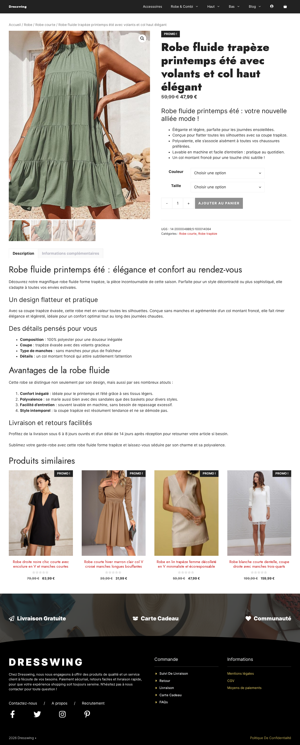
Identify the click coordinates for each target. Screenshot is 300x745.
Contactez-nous (23, 703)
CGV (230, 681)
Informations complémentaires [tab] (70, 253)
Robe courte (45, 25)
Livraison (166, 688)
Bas (232, 6)
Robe (28, 25)
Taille (176, 186)
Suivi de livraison (173, 673)
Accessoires (152, 6)
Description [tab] (23, 253)
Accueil (15, 25)
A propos (59, 703)
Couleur (176, 171)
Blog (252, 6)
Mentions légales (240, 673)
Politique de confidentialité (270, 738)
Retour (164, 681)
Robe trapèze (207, 233)
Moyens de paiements (244, 688)
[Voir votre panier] (285, 6)
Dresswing (18, 6)
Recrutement (93, 703)
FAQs (163, 702)
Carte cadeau (170, 695)
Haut (211, 6)
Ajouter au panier (218, 203)
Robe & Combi (182, 6)
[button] (142, 38)
